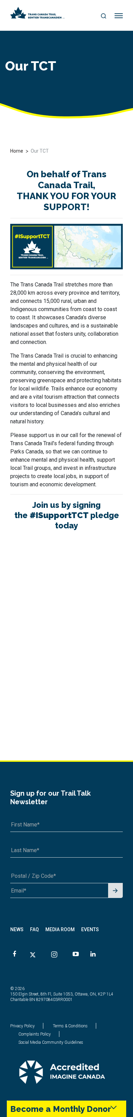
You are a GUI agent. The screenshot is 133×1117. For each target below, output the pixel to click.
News (17, 929)
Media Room (60, 929)
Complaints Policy (34, 1034)
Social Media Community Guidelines (50, 1042)
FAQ (34, 929)
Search (104, 16)
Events (90, 929)
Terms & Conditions (70, 1026)
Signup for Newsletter (115, 891)
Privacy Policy (22, 1026)
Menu (119, 16)
